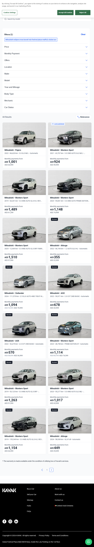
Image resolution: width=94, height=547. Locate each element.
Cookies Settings (10, 12)
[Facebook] (4, 521)
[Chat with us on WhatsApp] (88, 542)
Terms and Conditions (60, 535)
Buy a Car (30, 489)
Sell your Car (31, 494)
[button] (30, 40)
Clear (83, 34)
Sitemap (30, 500)
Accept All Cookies (65, 12)
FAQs (29, 511)
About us (58, 489)
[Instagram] (10, 521)
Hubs (29, 506)
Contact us (59, 500)
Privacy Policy (44, 535)
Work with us (60, 494)
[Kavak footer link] (9, 500)
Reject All (82, 12)
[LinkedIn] (16, 521)
